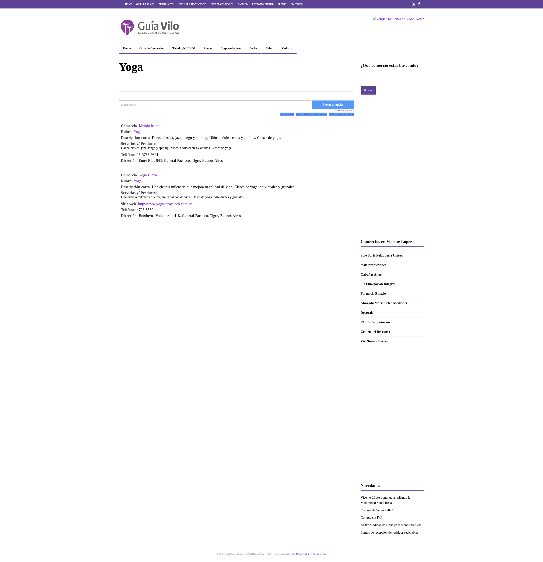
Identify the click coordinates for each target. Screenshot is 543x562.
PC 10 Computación (375, 322)
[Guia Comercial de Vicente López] (150, 37)
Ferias (253, 48)
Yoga (137, 132)
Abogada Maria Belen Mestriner (384, 303)
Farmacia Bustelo (373, 293)
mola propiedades (373, 265)
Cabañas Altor (371, 274)
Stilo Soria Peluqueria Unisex (382, 255)
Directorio (287, 114)
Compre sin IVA (372, 517)
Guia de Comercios (222, 4)
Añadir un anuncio (341, 114)
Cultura (287, 48)
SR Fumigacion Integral (378, 284)
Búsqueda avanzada (344, 110)
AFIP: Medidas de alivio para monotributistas (391, 525)
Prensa (282, 4)
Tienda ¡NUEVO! (183, 48)
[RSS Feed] (413, 4)
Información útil (263, 4)
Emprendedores (231, 48)
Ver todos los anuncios (311, 114)
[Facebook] (419, 4)
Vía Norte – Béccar (374, 341)
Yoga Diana (148, 175)
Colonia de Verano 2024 (377, 510)
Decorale (367, 312)
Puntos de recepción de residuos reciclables (389, 532)
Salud (269, 48)
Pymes (208, 48)
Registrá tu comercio (192, 4)
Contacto (297, 4)
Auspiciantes (167, 4)
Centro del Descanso (375, 331)
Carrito (243, 4)
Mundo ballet (149, 126)
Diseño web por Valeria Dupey (311, 553)
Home (128, 4)
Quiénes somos (145, 4)
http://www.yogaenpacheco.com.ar (165, 204)
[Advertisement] (392, 166)
